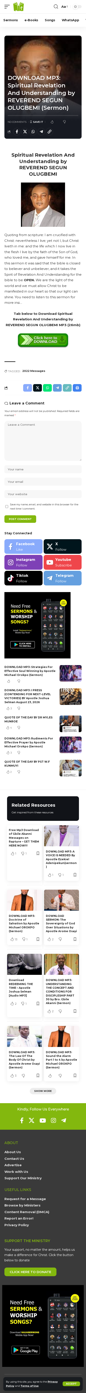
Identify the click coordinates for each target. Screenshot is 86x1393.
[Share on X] (25, 131)
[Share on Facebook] (17, 131)
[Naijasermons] (18, 6)
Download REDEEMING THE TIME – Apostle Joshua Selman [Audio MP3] (21, 987)
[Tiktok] (23, 578)
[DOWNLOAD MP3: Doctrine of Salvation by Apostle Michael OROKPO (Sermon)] (24, 900)
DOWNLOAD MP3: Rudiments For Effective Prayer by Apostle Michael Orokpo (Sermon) (28, 742)
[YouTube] (42, 1120)
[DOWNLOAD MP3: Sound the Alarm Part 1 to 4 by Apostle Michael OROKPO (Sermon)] (61, 1036)
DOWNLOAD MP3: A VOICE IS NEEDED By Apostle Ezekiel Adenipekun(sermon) (61, 859)
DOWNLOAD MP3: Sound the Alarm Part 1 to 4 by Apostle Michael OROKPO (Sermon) (61, 1060)
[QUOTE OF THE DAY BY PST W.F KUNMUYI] (71, 768)
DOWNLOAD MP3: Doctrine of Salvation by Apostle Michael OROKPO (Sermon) (24, 923)
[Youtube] (63, 562)
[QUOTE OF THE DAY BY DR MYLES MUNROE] (71, 724)
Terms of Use (30, 1385)
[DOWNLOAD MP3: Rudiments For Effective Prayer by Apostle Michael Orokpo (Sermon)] (71, 745)
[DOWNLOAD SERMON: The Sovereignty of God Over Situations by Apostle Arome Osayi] (61, 900)
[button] (71, 1383)
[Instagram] (23, 562)
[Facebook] (23, 546)
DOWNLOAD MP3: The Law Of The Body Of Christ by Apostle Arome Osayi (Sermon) (24, 1060)
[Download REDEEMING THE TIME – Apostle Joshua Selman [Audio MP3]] (24, 964)
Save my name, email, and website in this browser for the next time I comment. (44, 506)
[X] (63, 546)
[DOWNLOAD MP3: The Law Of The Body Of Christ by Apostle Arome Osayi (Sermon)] (24, 1036)
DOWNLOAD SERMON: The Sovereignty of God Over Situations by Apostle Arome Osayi (61, 923)
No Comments (17, 121)
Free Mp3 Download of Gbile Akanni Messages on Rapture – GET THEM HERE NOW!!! (24, 837)
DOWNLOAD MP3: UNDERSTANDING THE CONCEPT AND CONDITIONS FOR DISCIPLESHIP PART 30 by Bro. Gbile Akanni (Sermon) (60, 991)
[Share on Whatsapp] (33, 131)
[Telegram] (63, 578)
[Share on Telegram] (41, 131)
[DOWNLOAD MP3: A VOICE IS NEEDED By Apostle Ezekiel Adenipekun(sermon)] (61, 835)
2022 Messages (33, 371)
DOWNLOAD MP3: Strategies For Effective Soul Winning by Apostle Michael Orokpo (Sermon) (30, 671)
